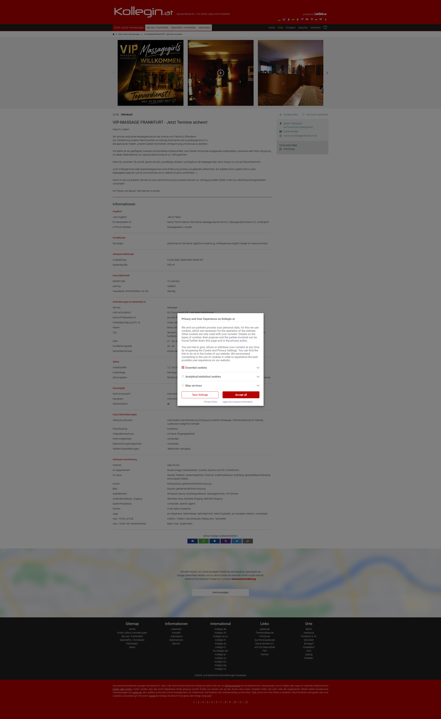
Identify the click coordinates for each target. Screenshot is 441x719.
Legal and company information (238, 402)
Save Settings (200, 394)
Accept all (241, 394)
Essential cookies (196, 367)
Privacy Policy (210, 402)
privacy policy (238, 340)
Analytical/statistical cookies (203, 376)
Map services (193, 385)
